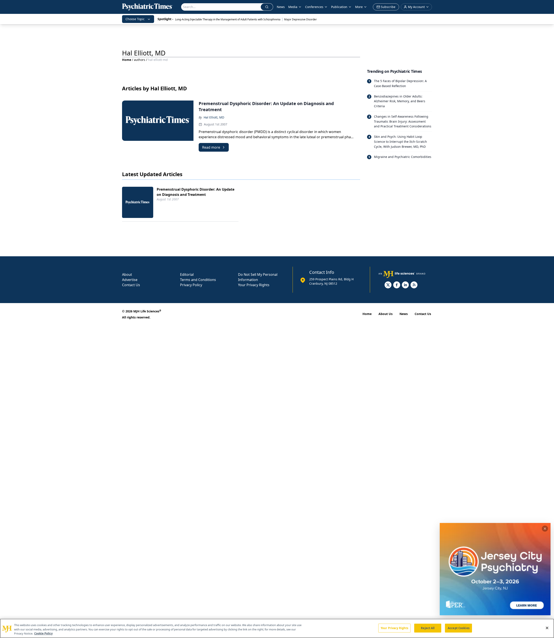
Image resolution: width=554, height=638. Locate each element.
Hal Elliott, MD (214, 117)
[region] (277, 628)
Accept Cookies (458, 628)
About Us (385, 314)
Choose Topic (135, 19)
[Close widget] (545, 529)
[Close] (547, 628)
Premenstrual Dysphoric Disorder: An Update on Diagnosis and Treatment (195, 192)
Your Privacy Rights (253, 284)
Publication (339, 7)
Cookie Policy (43, 633)
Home (126, 60)
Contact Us (131, 284)
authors (139, 60)
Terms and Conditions (198, 279)
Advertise (129, 279)
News (281, 7)
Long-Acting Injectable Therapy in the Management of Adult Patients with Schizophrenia (227, 19)
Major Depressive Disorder (300, 19)
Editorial (187, 274)
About (127, 274)
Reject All (428, 628)
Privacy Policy (191, 284)
